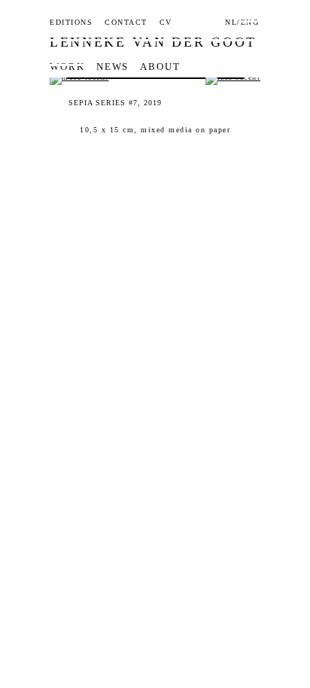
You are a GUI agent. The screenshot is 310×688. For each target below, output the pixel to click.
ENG (250, 22)
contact (126, 22)
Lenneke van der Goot (153, 42)
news (112, 67)
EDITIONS (71, 22)
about (160, 67)
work (67, 67)
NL (231, 22)
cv (166, 22)
